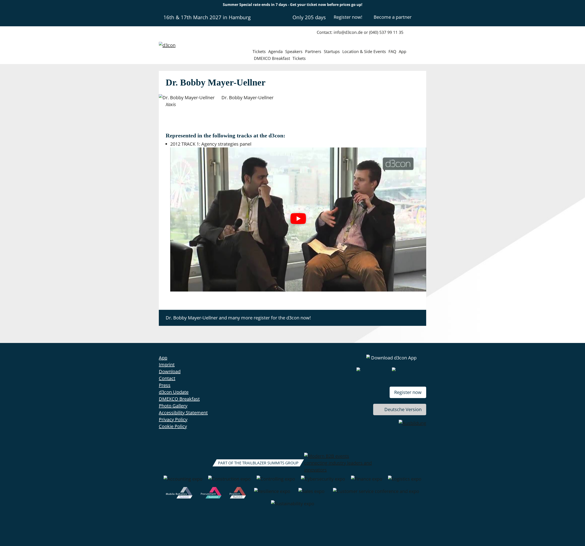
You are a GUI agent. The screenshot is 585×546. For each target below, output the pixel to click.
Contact (167, 378)
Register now (408, 392)
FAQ (392, 51)
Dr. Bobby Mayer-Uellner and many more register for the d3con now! (238, 318)
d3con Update (174, 392)
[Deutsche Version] (422, 17)
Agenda (275, 51)
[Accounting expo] (183, 481)
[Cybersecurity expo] (323, 481)
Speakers (294, 51)
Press (164, 385)
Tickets (259, 51)
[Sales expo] (311, 493)
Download (170, 371)
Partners (313, 51)
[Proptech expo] (238, 493)
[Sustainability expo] (292, 506)
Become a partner (393, 17)
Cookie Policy (173, 426)
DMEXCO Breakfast (272, 58)
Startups (332, 51)
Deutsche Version (403, 409)
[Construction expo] (229, 481)
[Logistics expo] (405, 481)
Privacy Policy (173, 419)
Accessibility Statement (183, 413)
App (402, 51)
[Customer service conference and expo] (376, 493)
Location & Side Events (364, 51)
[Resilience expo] (272, 493)
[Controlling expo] (275, 481)
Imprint (167, 364)
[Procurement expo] (211, 493)
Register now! (348, 17)
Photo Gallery (173, 406)
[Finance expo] (366, 481)
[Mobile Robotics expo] (179, 493)
